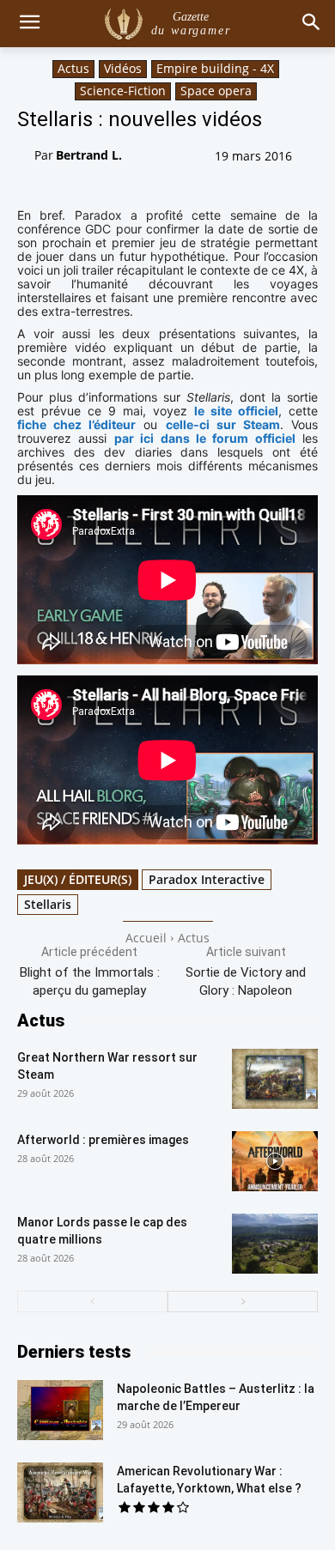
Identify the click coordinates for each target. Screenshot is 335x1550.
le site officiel (236, 410)
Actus (73, 68)
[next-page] (243, 1301)
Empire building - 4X (215, 68)
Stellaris (47, 904)
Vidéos (123, 68)
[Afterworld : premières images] (275, 1161)
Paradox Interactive (207, 879)
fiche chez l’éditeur (76, 424)
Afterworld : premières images (103, 1140)
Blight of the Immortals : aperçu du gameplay (90, 981)
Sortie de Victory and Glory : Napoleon (246, 981)
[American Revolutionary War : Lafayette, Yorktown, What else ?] (60, 1492)
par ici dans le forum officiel (204, 438)
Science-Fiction (123, 90)
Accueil (146, 937)
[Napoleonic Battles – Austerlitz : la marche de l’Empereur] (60, 1410)
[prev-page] (92, 1301)
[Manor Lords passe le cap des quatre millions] (275, 1244)
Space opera (216, 90)
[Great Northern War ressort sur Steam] (275, 1079)
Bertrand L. (89, 155)
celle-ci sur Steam (223, 424)
